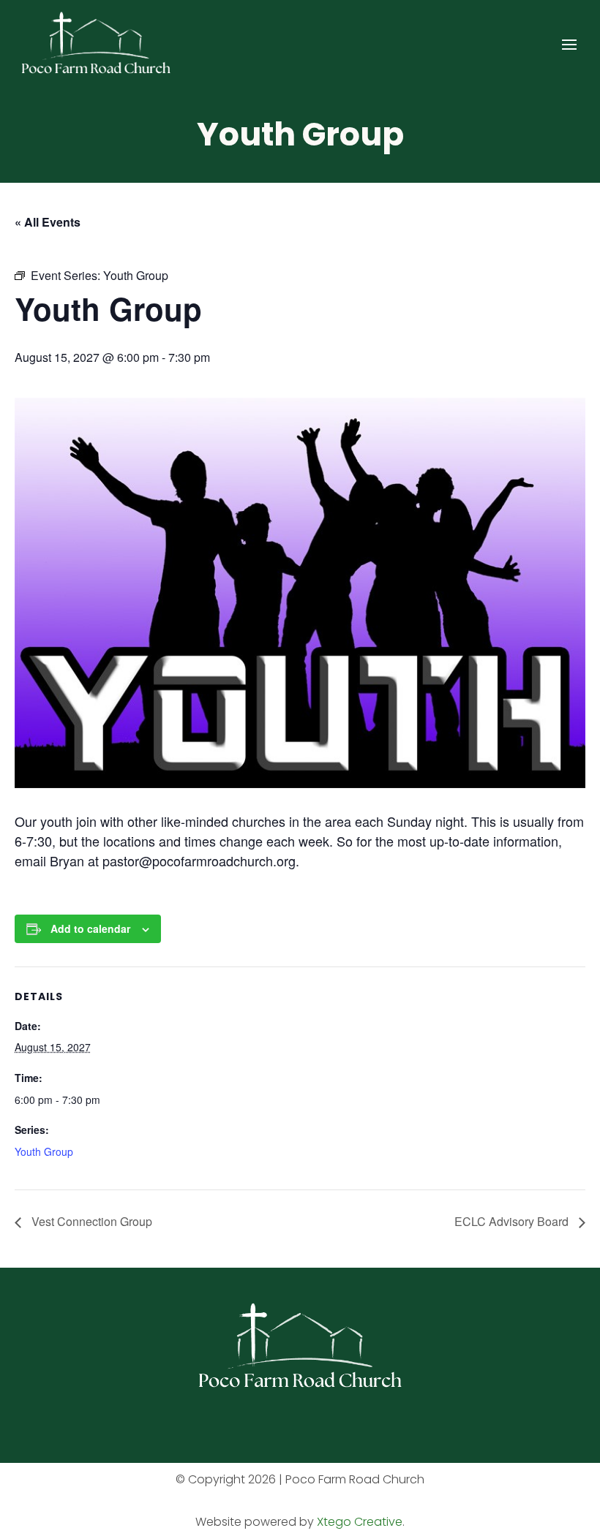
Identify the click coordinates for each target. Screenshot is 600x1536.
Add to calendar (90, 928)
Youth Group (44, 1151)
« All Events (47, 221)
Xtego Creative (359, 1521)
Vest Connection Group (90, 1221)
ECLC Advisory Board (512, 1221)
